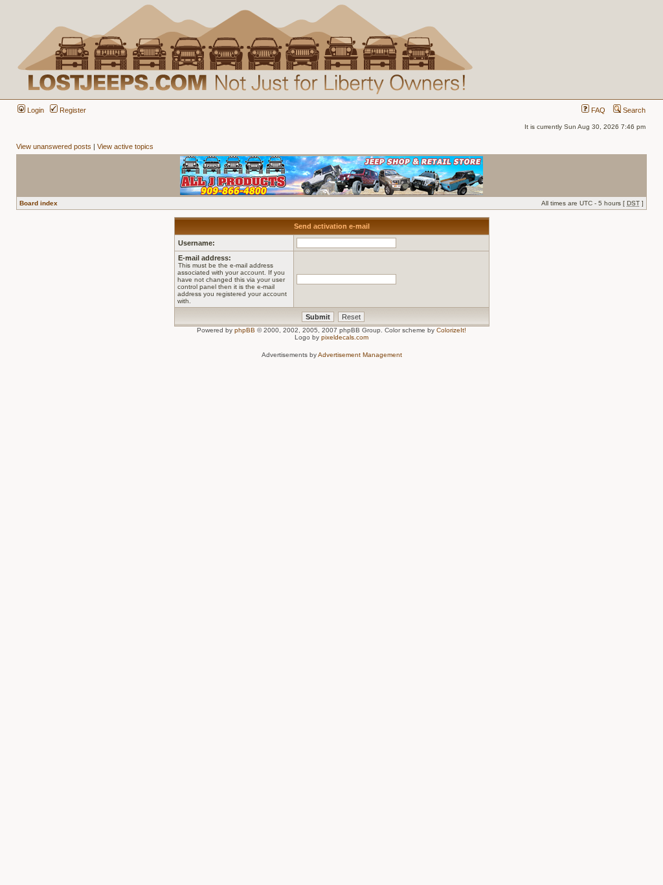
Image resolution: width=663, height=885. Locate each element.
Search (633, 110)
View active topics (125, 146)
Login (34, 110)
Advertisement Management (360, 354)
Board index (38, 203)
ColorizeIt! (451, 330)
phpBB (244, 330)
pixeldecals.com (344, 337)
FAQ (597, 110)
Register (72, 110)
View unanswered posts (53, 146)
